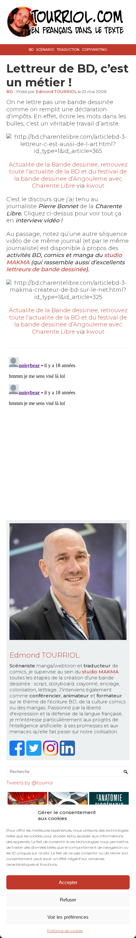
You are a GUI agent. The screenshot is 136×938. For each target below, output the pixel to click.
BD (31, 50)
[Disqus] (68, 433)
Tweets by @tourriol (29, 783)
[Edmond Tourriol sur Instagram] (51, 754)
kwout (95, 185)
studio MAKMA (100, 672)
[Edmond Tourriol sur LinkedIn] (68, 754)
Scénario (45, 50)
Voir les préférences (68, 917)
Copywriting (94, 50)
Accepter (68, 882)
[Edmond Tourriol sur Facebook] (17, 754)
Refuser (68, 899)
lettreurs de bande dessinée (46, 269)
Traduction (68, 50)
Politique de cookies (65, 930)
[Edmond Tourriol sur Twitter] (34, 754)
